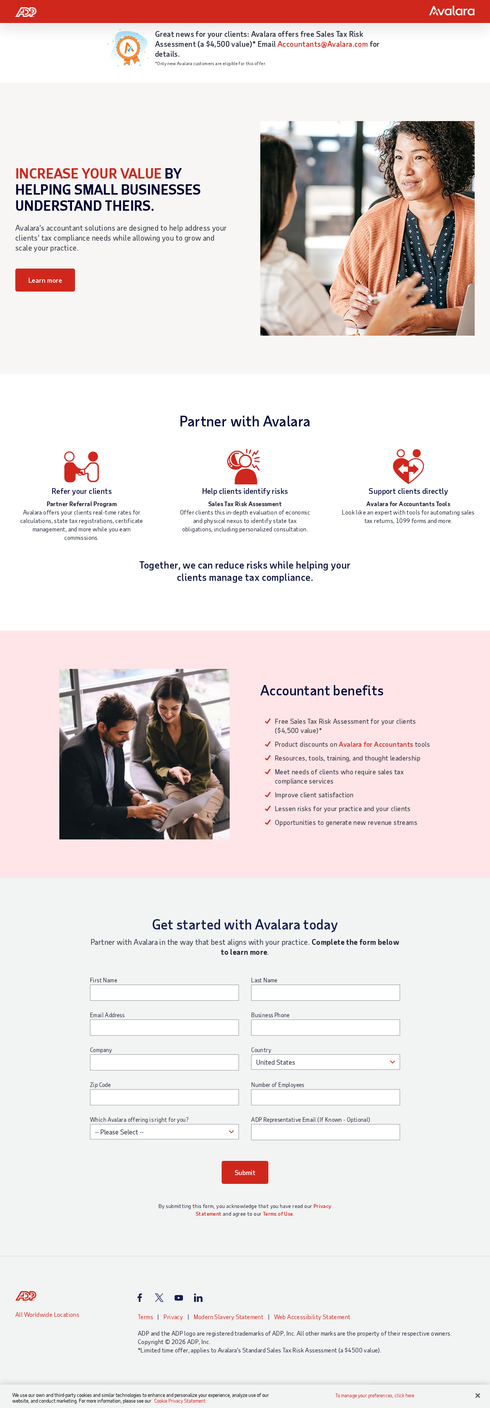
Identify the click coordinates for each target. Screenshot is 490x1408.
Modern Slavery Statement (229, 1316)
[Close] (477, 1395)
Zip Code (100, 1084)
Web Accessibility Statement (312, 1316)
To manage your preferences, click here (375, 1395)
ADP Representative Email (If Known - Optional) (310, 1119)
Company (101, 1049)
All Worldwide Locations (47, 1314)
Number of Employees (277, 1084)
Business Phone (270, 1014)
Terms (145, 1316)
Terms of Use (278, 1213)
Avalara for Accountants (376, 744)
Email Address (107, 1014)
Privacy (173, 1316)
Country (261, 1049)
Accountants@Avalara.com (323, 43)
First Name (103, 980)
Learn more (45, 280)
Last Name (264, 980)
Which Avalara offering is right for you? (139, 1119)
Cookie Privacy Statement (180, 1401)
